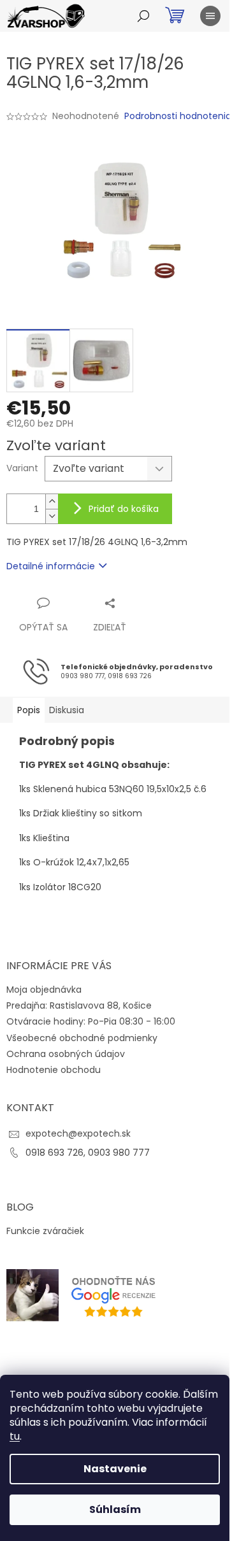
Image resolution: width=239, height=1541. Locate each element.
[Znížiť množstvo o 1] (51, 516)
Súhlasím (115, 1509)
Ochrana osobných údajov (65, 1053)
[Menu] (210, 16)
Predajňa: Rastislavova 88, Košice (79, 1005)
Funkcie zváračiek (45, 1231)
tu (15, 1436)
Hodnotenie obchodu (53, 1069)
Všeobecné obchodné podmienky (81, 1038)
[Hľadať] (143, 16)
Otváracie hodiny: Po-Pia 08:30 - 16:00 (90, 1021)
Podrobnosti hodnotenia (177, 116)
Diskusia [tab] (66, 710)
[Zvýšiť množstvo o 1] (51, 501)
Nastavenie (115, 1468)
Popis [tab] (28, 710)
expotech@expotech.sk (78, 1133)
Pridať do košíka (124, 508)
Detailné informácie (50, 566)
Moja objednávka (44, 989)
